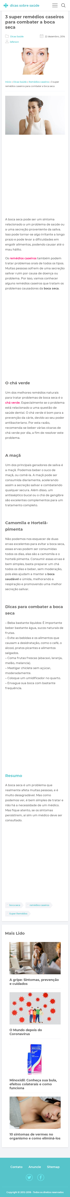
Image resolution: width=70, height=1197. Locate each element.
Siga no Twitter (29, 1177)
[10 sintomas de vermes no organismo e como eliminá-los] (35, 1113)
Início (8, 82)
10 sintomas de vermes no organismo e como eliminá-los (35, 1136)
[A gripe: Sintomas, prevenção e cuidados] (35, 958)
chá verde (12, 402)
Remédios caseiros (39, 82)
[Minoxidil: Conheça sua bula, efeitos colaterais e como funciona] (35, 1059)
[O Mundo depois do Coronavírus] (35, 1008)
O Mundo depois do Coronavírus (26, 1032)
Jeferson (14, 42)
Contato (16, 1167)
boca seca (14, 905)
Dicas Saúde (17, 36)
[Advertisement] (35, 176)
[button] (63, 5)
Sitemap (53, 1167)
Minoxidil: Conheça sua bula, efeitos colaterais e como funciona (33, 1084)
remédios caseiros (23, 258)
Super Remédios (18, 913)
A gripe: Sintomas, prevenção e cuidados (34, 982)
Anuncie (35, 1167)
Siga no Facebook (40, 1177)
